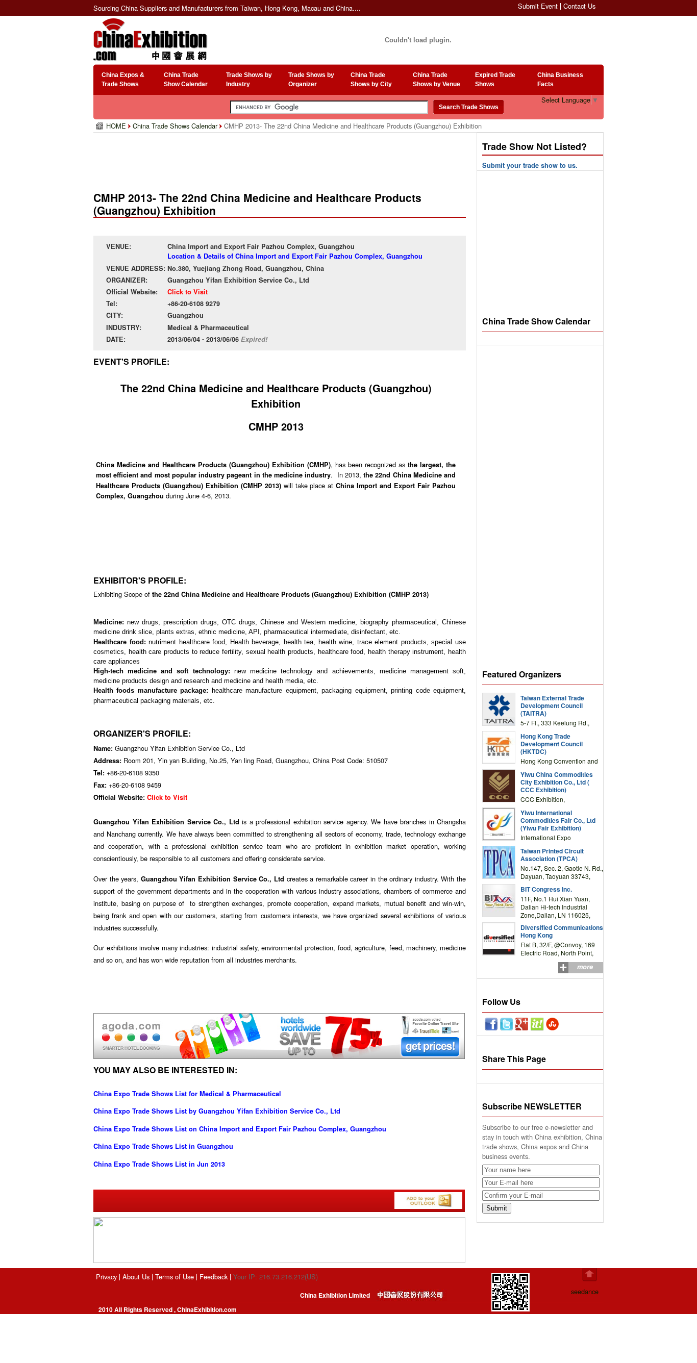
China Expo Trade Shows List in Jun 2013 (159, 1164)
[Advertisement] (281, 158)
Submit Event (538, 6)
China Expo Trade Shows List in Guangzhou (163, 1146)
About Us (136, 1276)
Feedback (214, 1276)
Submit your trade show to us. (530, 165)
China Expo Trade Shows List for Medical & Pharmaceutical (187, 1093)
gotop (589, 1274)
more (585, 966)
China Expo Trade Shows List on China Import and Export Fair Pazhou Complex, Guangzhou (239, 1128)
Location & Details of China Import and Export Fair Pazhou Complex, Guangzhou (294, 256)
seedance (585, 1291)
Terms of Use (174, 1276)
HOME (117, 126)
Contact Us (579, 6)
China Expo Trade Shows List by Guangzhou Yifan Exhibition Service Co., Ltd (216, 1111)
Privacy (106, 1276)
